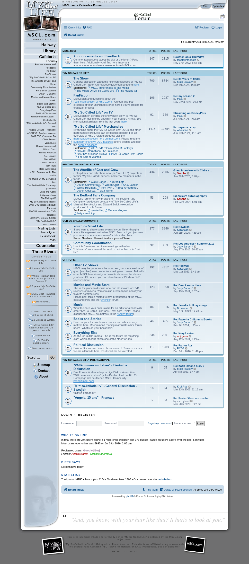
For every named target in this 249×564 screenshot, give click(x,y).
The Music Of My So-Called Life (41, 180)
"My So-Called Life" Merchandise (46, 223)
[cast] (206, 6)
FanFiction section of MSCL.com (92, 101)
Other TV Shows (47, 94)
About (43, 376)
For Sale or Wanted (46, 90)
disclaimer (174, 547)
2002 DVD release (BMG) (43, 218)
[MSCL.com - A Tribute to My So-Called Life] (42, 5)
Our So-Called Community (80, 221)
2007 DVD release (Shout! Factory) (42, 206)
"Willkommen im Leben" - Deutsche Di (43, 118)
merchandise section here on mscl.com (96, 138)
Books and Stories (46, 104)
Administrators (80, 453)
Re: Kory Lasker (183, 333)
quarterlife (51, 188)
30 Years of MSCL (43, 315)
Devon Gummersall (46, 146)
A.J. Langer (50, 156)
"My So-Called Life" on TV (42, 77)
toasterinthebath (186, 59)
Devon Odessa (48, 162)
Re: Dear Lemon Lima (187, 285)
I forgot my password (158, 423)
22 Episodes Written (43, 319)
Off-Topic (69, 260)
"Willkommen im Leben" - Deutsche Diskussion (100, 367)
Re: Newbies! (181, 226)
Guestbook (48, 236)
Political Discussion (46, 113)
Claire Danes (49, 139)
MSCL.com (69, 5)
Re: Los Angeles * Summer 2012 (193, 243)
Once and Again (48, 192)
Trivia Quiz (48, 232)
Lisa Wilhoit (50, 159)
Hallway (48, 45)
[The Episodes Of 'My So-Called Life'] (218, 6)
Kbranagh (182, 229)
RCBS (180, 348)
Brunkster (183, 308)
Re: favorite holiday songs (190, 305)
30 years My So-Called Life (43, 261)
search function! (87, 144)
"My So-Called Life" (75, 73)
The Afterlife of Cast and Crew (43, 82)
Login (66, 414)
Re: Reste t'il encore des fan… (192, 398)
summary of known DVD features (93, 141)
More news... (43, 301)
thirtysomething (48, 195)
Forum (97, 5)
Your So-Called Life (46, 107)
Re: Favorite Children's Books (192, 319)
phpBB (130, 496)
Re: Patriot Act (182, 345)
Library (49, 51)
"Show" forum (125, 313)
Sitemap (43, 365)
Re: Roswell (181, 265)
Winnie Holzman (47, 152)
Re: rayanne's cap (184, 127)
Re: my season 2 (184, 96)
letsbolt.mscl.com (83, 380)
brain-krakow (185, 81)
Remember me (183, 423)
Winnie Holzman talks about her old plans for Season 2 (41, 278)
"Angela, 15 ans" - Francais (42, 130)
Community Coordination (43, 87)
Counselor (46, 246)
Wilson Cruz (49, 149)
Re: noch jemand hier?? (188, 365)
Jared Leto (50, 143)
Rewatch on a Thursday (188, 56)
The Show (50, 71)
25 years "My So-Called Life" (43, 269)
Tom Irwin (51, 166)
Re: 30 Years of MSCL (187, 79)
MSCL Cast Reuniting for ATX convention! (42, 295)
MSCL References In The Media (43, 174)
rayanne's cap (43, 335)
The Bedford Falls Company (41, 185)
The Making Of (48, 198)
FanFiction (50, 74)
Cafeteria (84, 5)
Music (53, 100)
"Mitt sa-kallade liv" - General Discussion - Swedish (105, 387)
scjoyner (182, 336)
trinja (180, 98)
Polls (52, 240)
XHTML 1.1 (118, 551)
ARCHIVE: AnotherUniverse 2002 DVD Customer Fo (41, 135)
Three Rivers (44, 252)
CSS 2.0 (132, 551)
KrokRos (182, 386)
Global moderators (101, 453)
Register (86, 414)
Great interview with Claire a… (192, 170)
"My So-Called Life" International (86, 360)
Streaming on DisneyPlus (189, 113)
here (136, 84)
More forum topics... (43, 348)
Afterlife (105, 299)
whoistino (182, 130)
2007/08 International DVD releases (42, 213)
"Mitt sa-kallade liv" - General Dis (41, 125)
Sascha (181, 173)
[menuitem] (87, 27)
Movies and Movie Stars (43, 97)
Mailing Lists (47, 228)
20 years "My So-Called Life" (43, 287)
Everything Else (48, 110)
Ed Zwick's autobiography (41, 341)
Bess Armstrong (47, 169)
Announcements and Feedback (45, 66)
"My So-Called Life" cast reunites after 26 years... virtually (41, 328)
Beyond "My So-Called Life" (81, 164)
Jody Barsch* (185, 246)
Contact (43, 370)
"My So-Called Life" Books (42, 202)
